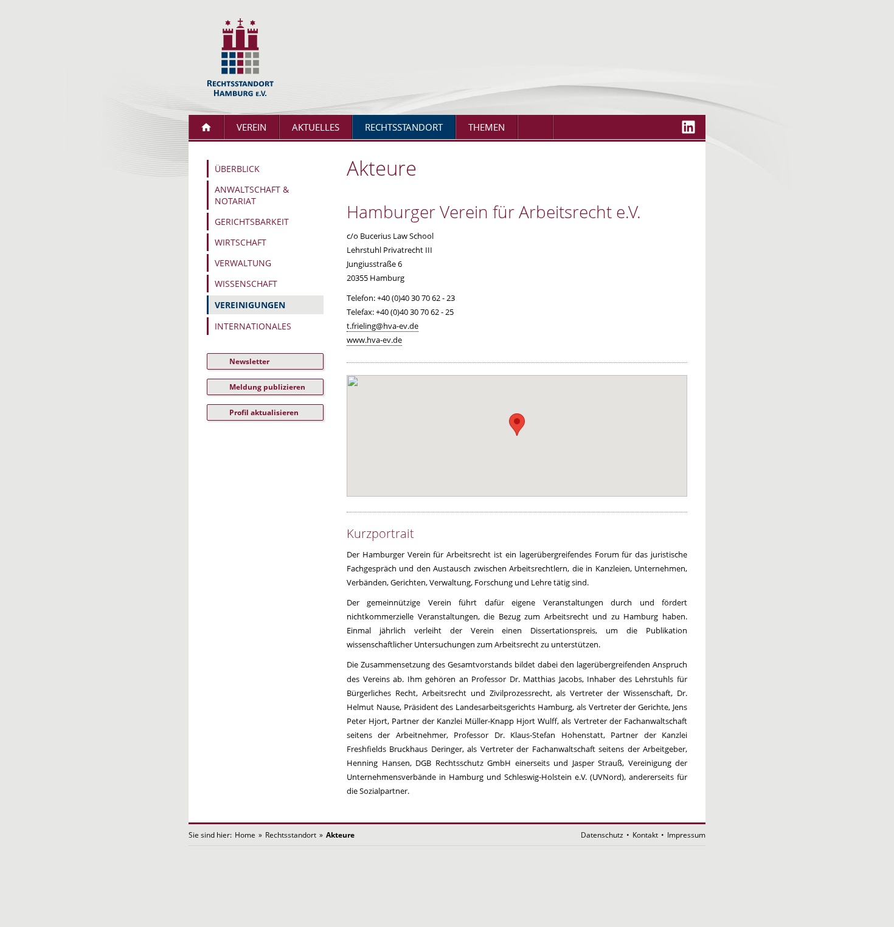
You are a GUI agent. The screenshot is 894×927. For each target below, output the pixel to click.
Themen (486, 127)
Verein (251, 127)
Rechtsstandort (404, 127)
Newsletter (249, 361)
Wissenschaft (246, 283)
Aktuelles (315, 127)
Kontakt (645, 834)
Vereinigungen (250, 305)
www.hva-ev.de (374, 339)
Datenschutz (602, 834)
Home (245, 834)
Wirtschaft (240, 242)
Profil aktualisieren (264, 412)
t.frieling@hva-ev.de (382, 325)
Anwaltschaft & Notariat (252, 195)
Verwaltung (243, 263)
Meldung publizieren (267, 386)
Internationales (253, 326)
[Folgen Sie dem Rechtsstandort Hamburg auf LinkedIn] (688, 127)
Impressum (686, 834)
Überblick (237, 168)
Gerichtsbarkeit (252, 221)
